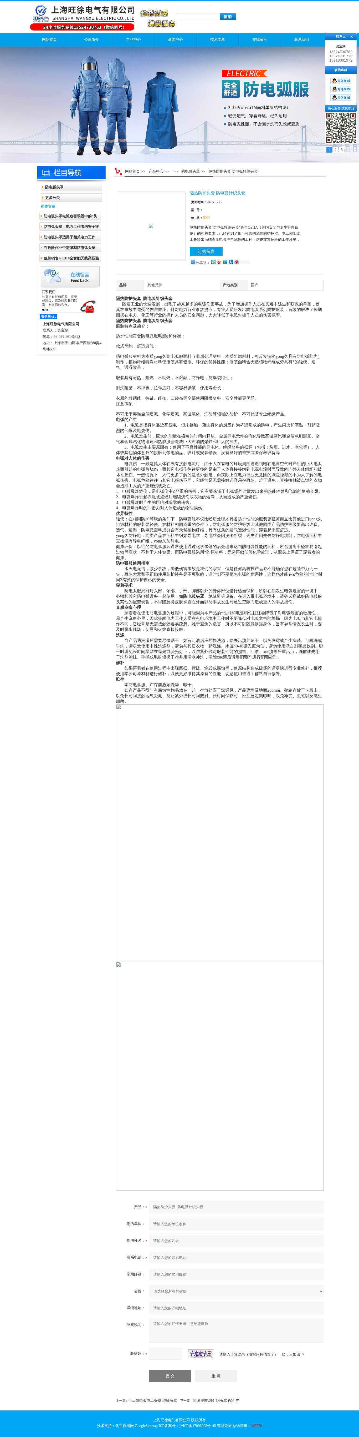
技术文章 (217, 40)
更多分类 (52, 198)
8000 (206, 218)
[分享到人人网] (230, 262)
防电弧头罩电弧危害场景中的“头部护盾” (70, 217)
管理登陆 (224, 1426)
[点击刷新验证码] (201, 1353)
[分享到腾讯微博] (225, 262)
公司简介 (91, 40)
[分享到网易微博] (236, 262)
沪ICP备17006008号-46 (197, 1426)
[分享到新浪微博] (219, 262)
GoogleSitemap (146, 1426)
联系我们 (301, 40)
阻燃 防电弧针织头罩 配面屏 (216, 1401)
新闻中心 (175, 40)
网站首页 (49, 40)
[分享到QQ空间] (213, 262)
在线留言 (259, 40)
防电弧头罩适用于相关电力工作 (69, 237)
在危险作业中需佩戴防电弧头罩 (69, 248)
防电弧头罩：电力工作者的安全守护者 (71, 228)
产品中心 (133, 40)
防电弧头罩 (54, 187)
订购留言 (206, 251)
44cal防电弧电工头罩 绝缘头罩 (152, 1401)
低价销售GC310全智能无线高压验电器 (71, 259)
